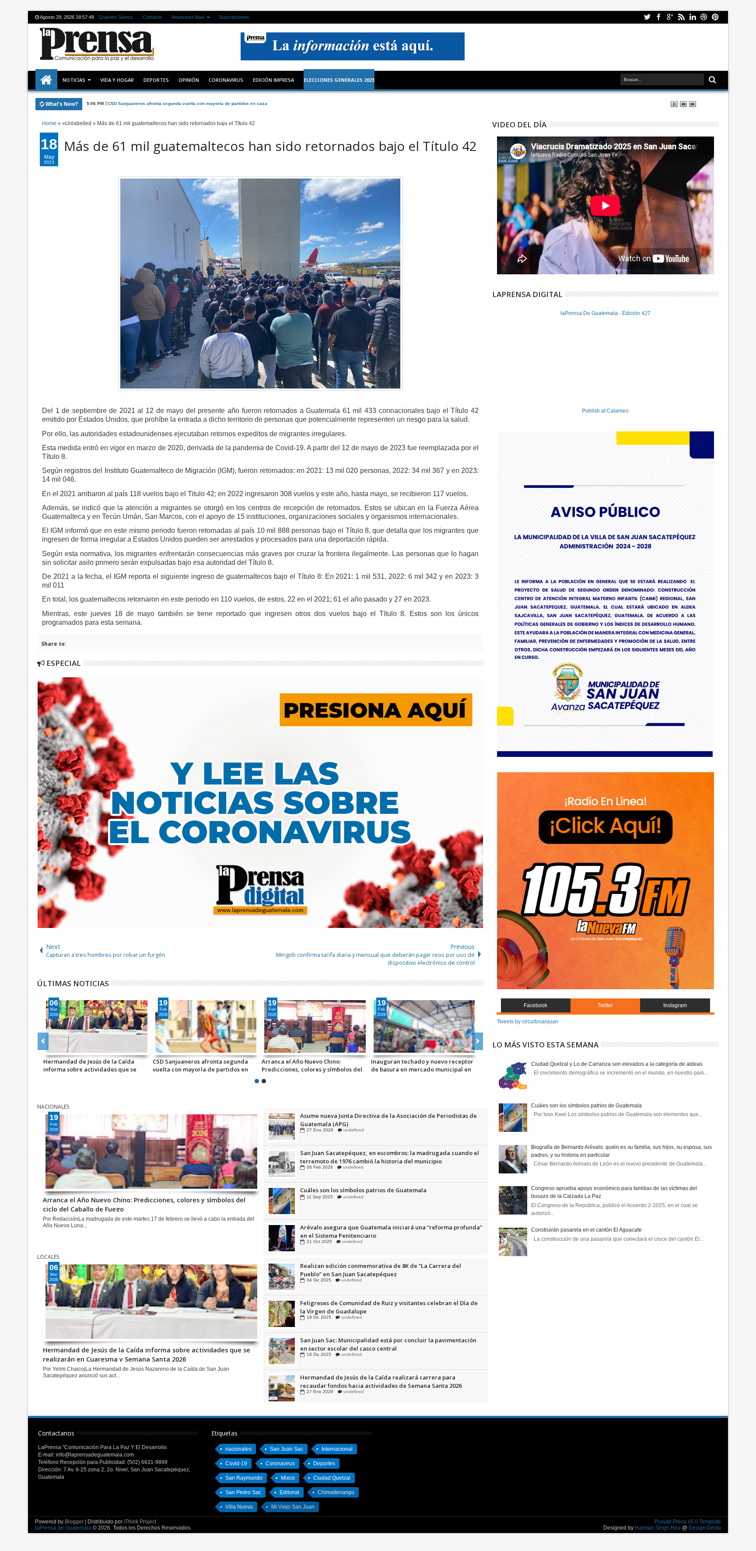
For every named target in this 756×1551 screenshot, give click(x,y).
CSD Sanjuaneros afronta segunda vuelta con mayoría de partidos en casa (200, 1065)
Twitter (647, 17)
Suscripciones (234, 17)
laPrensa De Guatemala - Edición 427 (605, 313)
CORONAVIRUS (226, 80)
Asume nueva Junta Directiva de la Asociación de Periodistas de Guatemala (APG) (388, 1157)
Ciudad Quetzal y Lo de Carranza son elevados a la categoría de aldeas (617, 1064)
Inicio (46, 80)
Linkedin (692, 17)
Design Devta (705, 1528)
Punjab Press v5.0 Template (687, 1522)
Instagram (675, 1005)
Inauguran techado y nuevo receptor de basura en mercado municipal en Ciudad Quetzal (422, 1065)
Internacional (337, 1449)
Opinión (188, 80)
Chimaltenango (336, 1492)
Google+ (670, 17)
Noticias (74, 80)
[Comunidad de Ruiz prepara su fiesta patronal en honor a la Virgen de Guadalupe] (282, 1126)
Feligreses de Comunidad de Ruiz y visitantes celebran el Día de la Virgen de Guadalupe (389, 1344)
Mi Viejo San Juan (293, 1507)
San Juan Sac (286, 1449)
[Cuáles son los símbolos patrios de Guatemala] (282, 1238)
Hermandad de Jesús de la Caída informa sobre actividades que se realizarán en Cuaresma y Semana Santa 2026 (91, 1065)
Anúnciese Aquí (188, 17)
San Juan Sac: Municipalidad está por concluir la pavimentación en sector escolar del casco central (388, 1381)
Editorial (289, 1492)
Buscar (711, 80)
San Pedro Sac (243, 1492)
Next (43, 1041)
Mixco (288, 1478)
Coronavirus (280, 1463)
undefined (351, 1129)
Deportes (156, 80)
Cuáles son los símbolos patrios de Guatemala (363, 1227)
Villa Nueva (239, 1507)
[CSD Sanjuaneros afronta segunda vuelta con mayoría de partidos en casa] (206, 1026)
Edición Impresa (273, 80)
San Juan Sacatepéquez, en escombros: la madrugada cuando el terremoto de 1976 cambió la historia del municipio (389, 1194)
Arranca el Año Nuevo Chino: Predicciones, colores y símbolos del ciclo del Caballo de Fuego (208, 103)
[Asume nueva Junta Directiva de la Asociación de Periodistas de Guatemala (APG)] (282, 1164)
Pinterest (715, 17)
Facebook (658, 17)
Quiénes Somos (116, 17)
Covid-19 (236, 1463)
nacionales (238, 1449)
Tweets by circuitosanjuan (527, 1022)
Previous (477, 1041)
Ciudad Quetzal (331, 1478)
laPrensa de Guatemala (63, 1528)
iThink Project (140, 1522)
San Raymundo (243, 1478)
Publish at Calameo (605, 411)
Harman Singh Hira (658, 1528)
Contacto (152, 17)
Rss (681, 17)
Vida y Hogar (117, 80)
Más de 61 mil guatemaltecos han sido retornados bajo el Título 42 (270, 146)
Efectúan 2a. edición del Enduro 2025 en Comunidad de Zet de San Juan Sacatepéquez (386, 1270)
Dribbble (704, 17)
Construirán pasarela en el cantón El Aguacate (586, 1230)
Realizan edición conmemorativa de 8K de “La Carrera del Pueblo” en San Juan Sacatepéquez (380, 1307)
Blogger (74, 1522)
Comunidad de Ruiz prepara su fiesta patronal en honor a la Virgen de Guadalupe (383, 1119)
